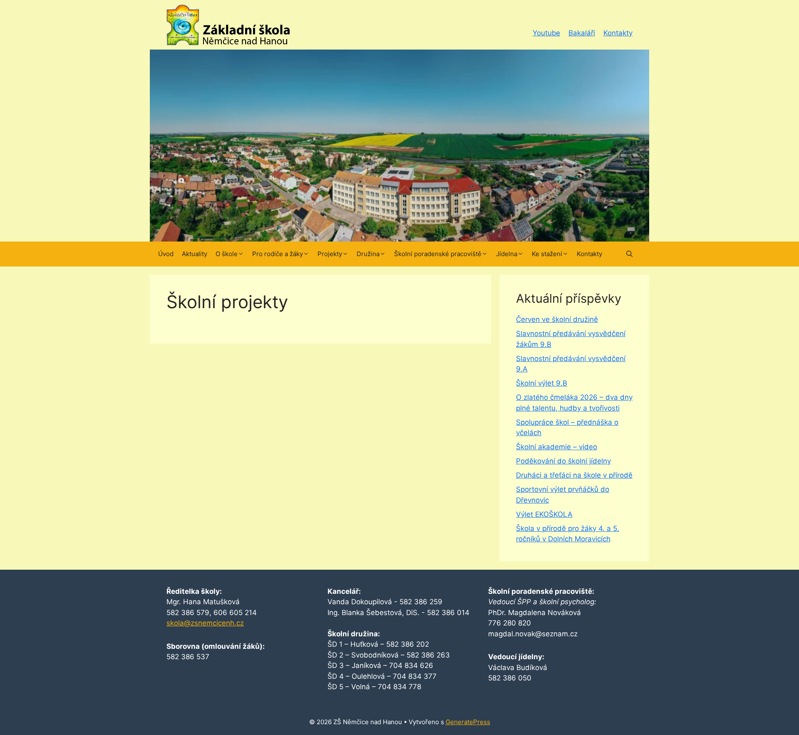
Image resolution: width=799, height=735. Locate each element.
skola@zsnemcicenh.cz (205, 623)
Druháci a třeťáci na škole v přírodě (574, 475)
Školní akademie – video (556, 447)
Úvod (166, 254)
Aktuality (194, 254)
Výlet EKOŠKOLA (544, 514)
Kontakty (618, 33)
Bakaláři (581, 33)
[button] (629, 254)
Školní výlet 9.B (541, 383)
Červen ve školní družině (557, 319)
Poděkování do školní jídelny (563, 461)
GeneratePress (468, 722)
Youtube (546, 33)
